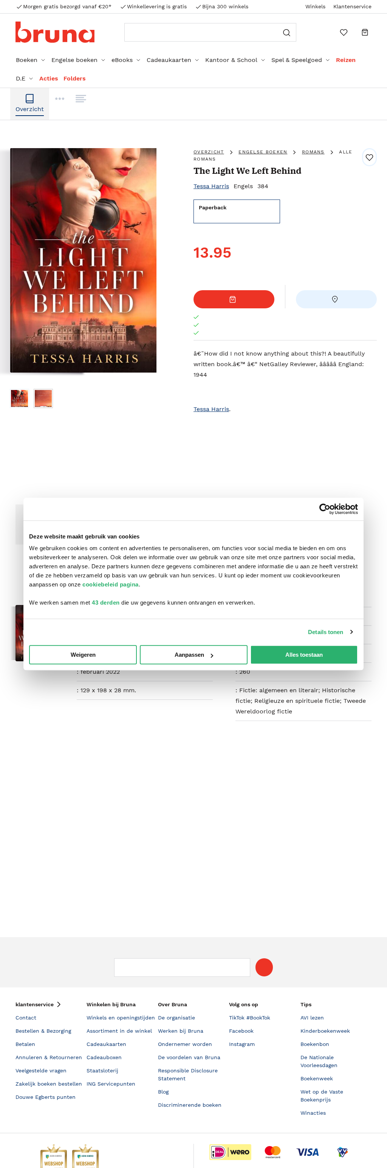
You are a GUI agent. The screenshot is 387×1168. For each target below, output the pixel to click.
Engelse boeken (74, 59)
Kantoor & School (231, 59)
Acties (48, 78)
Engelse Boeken (262, 152)
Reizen (346, 59)
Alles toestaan (304, 654)
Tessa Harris (211, 186)
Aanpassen (189, 654)
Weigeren (83, 654)
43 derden (106, 602)
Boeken (26, 59)
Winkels (315, 6)
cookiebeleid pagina (110, 584)
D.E (20, 78)
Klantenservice (352, 6)
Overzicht (209, 152)
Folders (74, 78)
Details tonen (325, 632)
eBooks (122, 59)
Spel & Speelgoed (296, 59)
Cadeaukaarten (169, 59)
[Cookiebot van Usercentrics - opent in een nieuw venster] (325, 509)
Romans (313, 152)
